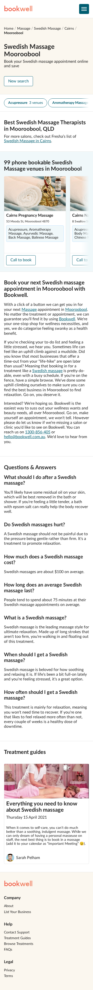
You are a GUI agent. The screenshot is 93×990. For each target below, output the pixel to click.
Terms (8, 976)
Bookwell (67, 319)
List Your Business (17, 912)
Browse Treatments (18, 944)
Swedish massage (47, 371)
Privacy (9, 970)
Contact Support (17, 932)
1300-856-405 (37, 432)
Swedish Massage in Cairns (27, 141)
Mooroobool (13, 33)
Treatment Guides (17, 938)
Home (8, 28)
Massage (23, 28)
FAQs (8, 949)
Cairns (69, 28)
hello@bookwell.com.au (24, 437)
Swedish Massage (47, 28)
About (8, 906)
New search (18, 81)
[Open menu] (84, 9)
